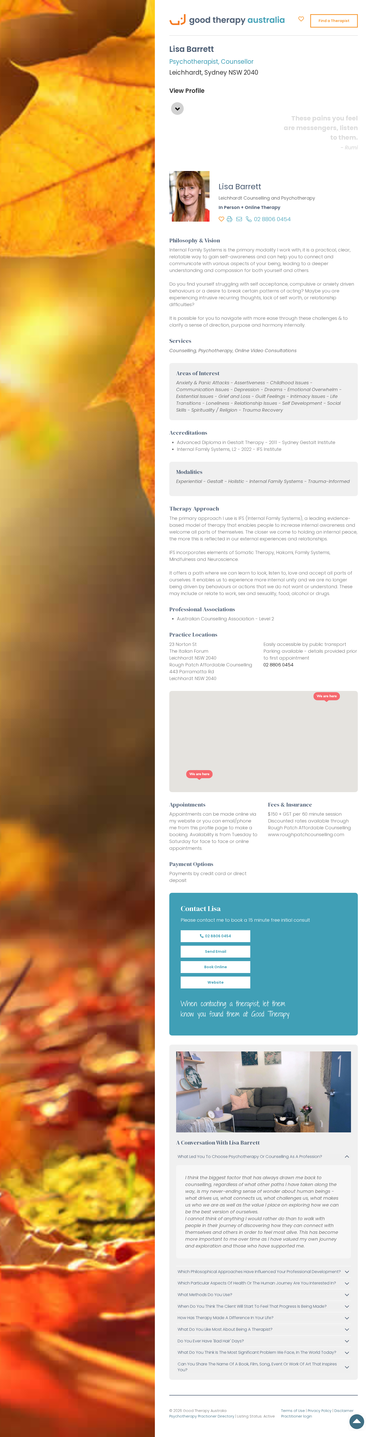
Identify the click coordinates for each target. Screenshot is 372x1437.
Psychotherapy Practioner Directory (201, 1416)
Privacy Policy (320, 1410)
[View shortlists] (301, 19)
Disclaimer (344, 1410)
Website (215, 982)
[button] (327, 697)
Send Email (215, 951)
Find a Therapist (334, 20)
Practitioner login (296, 1416)
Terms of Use (293, 1410)
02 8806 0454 (217, 936)
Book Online (215, 966)
